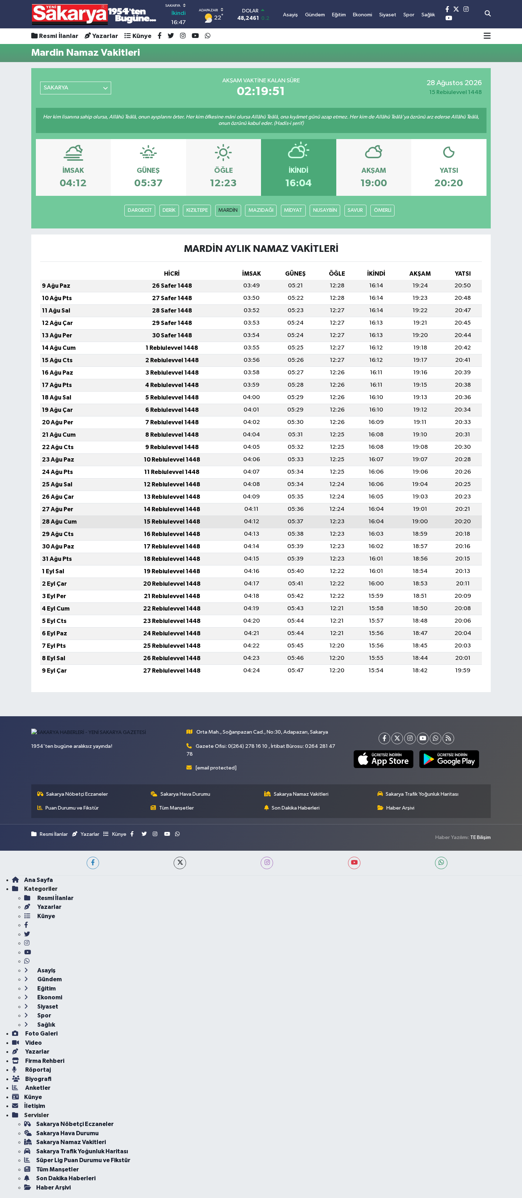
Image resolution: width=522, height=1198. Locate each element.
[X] (397, 738)
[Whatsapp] (435, 738)
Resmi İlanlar (58, 36)
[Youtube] (423, 738)
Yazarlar (105, 36)
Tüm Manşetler (176, 808)
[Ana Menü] (487, 36)
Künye (142, 36)
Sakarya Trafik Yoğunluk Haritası (422, 794)
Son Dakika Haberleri (296, 808)
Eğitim (46, 989)
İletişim (34, 1106)
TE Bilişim (480, 837)
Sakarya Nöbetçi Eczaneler (77, 794)
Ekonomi (49, 997)
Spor (43, 1015)
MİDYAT (293, 210)
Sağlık (45, 1025)
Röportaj (37, 1070)
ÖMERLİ (382, 210)
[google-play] (449, 759)
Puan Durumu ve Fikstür (72, 808)
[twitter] (180, 863)
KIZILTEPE (197, 210)
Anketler (37, 1088)
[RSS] (448, 738)
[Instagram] (410, 738)
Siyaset (47, 1007)
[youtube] (354, 863)
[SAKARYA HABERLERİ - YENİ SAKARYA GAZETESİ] (94, 14)
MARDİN (228, 210)
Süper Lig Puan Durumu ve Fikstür (83, 1160)
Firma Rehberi (44, 1061)
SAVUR (355, 210)
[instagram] (267, 863)
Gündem (49, 979)
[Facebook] (384, 738)
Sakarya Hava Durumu (185, 794)
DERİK (169, 210)
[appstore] (383, 759)
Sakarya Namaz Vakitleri (301, 794)
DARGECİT (140, 210)
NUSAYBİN (325, 210)
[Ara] (488, 14)
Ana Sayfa (38, 880)
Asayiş (45, 970)
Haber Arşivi (400, 808)
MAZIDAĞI (261, 210)
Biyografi (37, 1079)
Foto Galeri (41, 1034)
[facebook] (93, 863)
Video (33, 1043)
